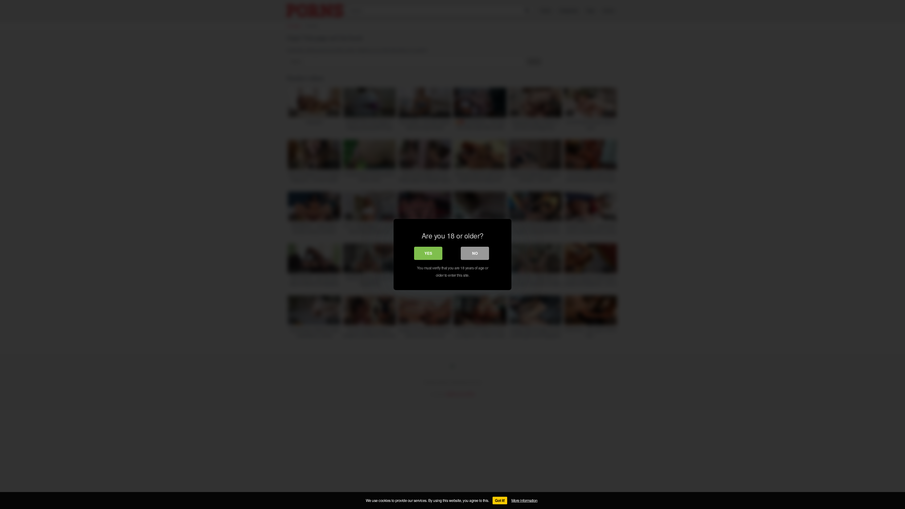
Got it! (500, 500)
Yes (428, 253)
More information (524, 500)
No (475, 253)
